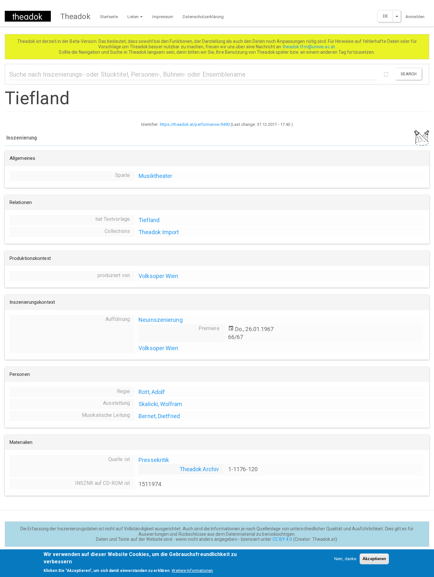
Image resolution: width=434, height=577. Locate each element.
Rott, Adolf (152, 392)
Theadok (75, 16)
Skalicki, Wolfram (160, 404)
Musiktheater (155, 176)
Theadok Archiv (199, 469)
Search (409, 73)
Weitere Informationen (192, 570)
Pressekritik (154, 460)
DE (385, 16)
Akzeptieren (374, 558)
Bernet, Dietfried (159, 416)
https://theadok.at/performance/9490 (195, 124)
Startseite (109, 16)
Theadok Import (159, 232)
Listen (133, 16)
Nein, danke (345, 558)
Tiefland (149, 220)
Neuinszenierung (161, 319)
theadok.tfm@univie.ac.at (309, 46)
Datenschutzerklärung (203, 16)
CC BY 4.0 (282, 539)
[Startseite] (30, 16)
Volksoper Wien (158, 276)
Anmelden (414, 16)
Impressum (162, 16)
